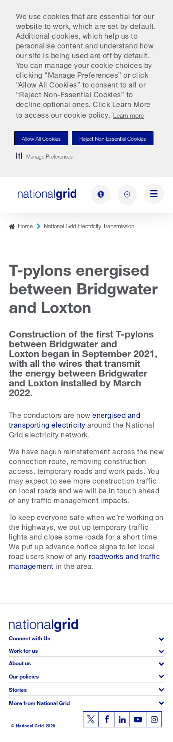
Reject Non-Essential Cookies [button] (112, 138)
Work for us (23, 650)
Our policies (24, 676)
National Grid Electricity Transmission (89, 225)
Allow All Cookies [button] (41, 138)
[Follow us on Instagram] (153, 719)
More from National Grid (39, 702)
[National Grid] (47, 194)
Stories (18, 689)
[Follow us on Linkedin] (122, 719)
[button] (44, 156)
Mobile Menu (154, 195)
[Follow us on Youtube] (138, 719)
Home (25, 225)
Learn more (128, 114)
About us (20, 662)
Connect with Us (29, 637)
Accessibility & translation (100, 194)
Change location (127, 195)
